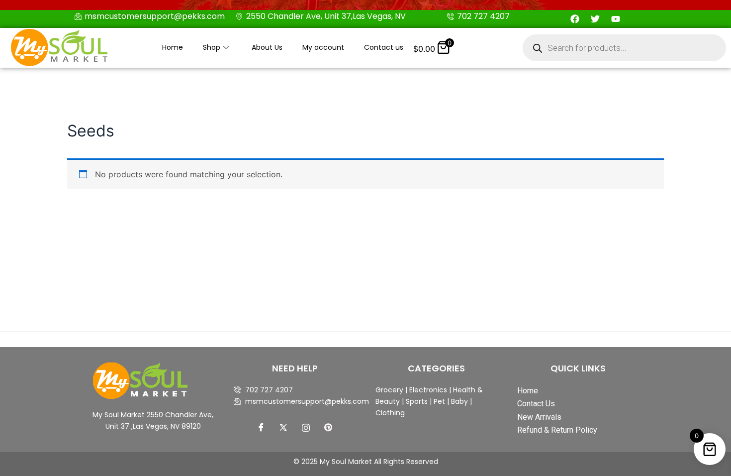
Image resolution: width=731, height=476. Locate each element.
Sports (417, 401)
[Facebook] (261, 427)
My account (323, 47)
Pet (438, 401)
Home (172, 47)
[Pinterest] (328, 427)
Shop (211, 47)
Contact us (383, 47)
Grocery (390, 390)
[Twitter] (283, 427)
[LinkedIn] (305, 427)
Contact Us (536, 403)
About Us (267, 47)
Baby (458, 401)
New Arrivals (539, 417)
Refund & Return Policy (557, 430)
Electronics (428, 390)
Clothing (390, 413)
